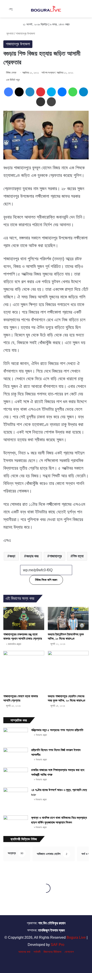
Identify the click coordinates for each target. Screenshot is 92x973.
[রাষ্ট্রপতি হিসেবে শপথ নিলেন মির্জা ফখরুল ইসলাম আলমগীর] (15, 756)
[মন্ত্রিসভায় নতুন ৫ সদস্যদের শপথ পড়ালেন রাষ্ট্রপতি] (15, 736)
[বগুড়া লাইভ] (46, 8)
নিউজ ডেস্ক (11, 72)
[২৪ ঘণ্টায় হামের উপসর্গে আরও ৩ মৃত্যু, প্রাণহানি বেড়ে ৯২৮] (15, 800)
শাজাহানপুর (55, 556)
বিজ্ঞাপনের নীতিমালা (52, 951)
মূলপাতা (10, 33)
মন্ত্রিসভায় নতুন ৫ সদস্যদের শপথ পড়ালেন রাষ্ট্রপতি (57, 730)
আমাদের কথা (24, 951)
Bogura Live (76, 937)
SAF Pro (57, 945)
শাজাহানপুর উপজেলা (25, 33)
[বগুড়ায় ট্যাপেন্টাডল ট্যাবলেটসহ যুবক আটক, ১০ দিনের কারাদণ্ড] (68, 618)
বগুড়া (12, 556)
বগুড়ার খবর (32, 556)
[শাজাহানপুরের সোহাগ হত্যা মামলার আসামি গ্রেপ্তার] (23, 671)
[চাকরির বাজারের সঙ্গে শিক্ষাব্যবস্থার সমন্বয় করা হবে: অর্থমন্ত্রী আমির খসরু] (15, 776)
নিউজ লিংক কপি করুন (46, 580)
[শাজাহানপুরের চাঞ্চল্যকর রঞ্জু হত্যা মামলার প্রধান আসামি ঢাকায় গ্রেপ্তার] (23, 618)
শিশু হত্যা (78, 556)
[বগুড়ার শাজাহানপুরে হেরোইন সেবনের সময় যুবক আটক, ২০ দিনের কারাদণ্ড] (68, 671)
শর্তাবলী (36, 951)
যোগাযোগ (69, 951)
